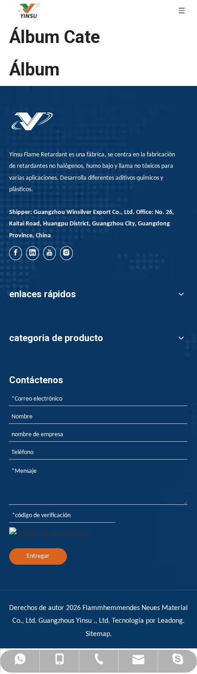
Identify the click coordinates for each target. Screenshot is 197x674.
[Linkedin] (32, 253)
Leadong (170, 621)
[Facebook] (15, 253)
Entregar (38, 556)
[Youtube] (49, 253)
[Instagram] (66, 253)
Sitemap (98, 634)
